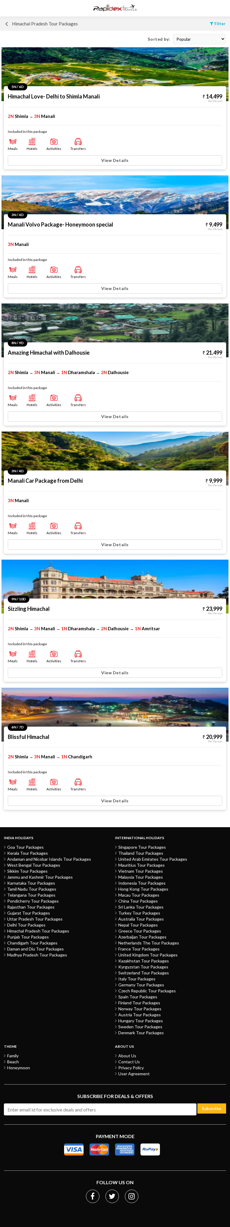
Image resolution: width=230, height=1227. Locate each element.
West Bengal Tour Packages (33, 865)
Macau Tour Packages (138, 895)
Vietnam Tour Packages (140, 871)
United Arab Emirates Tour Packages (152, 859)
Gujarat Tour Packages (28, 912)
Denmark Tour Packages (141, 1032)
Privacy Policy (131, 1067)
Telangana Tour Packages (31, 895)
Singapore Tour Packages (142, 847)
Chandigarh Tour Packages (32, 942)
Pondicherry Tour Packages (33, 900)
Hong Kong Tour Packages (143, 889)
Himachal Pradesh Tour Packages (38, 930)
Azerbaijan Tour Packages (142, 936)
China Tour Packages (138, 900)
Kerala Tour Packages (27, 853)
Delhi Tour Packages (26, 924)
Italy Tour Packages (136, 978)
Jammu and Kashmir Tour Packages (40, 877)
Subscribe (212, 1108)
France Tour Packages (139, 948)
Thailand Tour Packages (140, 853)
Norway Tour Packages (139, 1008)
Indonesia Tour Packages (142, 883)
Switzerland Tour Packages (143, 972)
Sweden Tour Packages (140, 1026)
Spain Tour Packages (137, 996)
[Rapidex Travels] (115, 8)
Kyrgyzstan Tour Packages (143, 966)
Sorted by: (159, 39)
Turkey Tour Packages (139, 912)
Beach (13, 1061)
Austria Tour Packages (139, 1014)
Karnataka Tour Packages (31, 883)
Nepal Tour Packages (138, 924)
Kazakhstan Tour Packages (143, 960)
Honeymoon (18, 1067)
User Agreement (134, 1073)
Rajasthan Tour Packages (31, 906)
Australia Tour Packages (141, 918)
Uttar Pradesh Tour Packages (35, 918)
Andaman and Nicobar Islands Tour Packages (49, 859)
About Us (127, 1055)
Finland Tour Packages (139, 1002)
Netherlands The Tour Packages (148, 942)
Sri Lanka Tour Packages (141, 906)
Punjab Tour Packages (28, 936)
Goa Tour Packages (25, 847)
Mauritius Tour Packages (141, 865)
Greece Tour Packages (139, 930)
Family (13, 1055)
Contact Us (129, 1061)
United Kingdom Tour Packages (148, 954)
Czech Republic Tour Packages (147, 990)
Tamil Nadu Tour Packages (31, 889)
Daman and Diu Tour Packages (35, 948)
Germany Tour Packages (141, 984)
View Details (115, 160)
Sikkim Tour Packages (27, 871)
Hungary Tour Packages (140, 1020)
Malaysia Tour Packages (140, 877)
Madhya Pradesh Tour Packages (37, 954)
